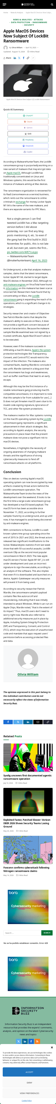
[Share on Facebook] (23, 58)
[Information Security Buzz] (28, 4)
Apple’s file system (41, 349)
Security (29, 25)
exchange (21, 201)
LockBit (47, 419)
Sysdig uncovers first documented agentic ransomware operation (27, 777)
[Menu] (4, 4)
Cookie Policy (27, 1100)
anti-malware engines (14, 284)
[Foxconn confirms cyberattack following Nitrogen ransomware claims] (28, 850)
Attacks (38, 19)
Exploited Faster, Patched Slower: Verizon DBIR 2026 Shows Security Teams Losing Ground (26, 823)
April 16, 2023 (39, 260)
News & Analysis (17, 12)
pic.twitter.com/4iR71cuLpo (22, 252)
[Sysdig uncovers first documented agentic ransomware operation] (28, 758)
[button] (52, 1047)
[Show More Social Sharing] (33, 58)
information (12, 288)
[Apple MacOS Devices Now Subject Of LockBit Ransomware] (28, 80)
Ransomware (40, 22)
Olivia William (17, 47)
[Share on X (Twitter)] (19, 58)
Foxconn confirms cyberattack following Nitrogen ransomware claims (26, 869)
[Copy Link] (28, 58)
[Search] (51, 4)
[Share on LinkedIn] (15, 58)
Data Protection (20, 22)
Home (5, 12)
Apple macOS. (13, 172)
